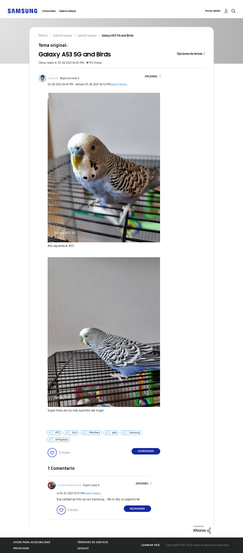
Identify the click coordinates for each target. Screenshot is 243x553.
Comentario (146, 451)
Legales (83, 548)
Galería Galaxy (67, 11)
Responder (137, 508)
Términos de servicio (92, 542)
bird (74, 432)
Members (94, 432)
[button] (153, 76)
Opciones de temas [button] (189, 54)
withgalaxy (61, 439)
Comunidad (48, 11)
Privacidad (21, 548)
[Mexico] (22, 11)
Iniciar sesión (212, 11)
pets (114, 432)
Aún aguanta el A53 (61, 246)
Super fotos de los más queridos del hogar (76, 410)
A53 (57, 432)
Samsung (134, 432)
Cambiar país (150, 545)
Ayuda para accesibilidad (31, 542)
